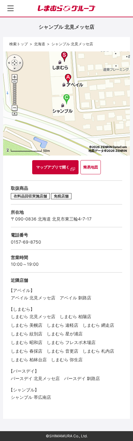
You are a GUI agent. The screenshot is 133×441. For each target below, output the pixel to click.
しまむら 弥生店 (67, 359)
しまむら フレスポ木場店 (71, 342)
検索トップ (18, 44)
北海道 (39, 44)
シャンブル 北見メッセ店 (72, 44)
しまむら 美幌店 (26, 325)
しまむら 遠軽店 (62, 325)
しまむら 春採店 (26, 351)
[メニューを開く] (10, 8)
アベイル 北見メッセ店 (33, 297)
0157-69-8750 (26, 242)
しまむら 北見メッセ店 (33, 316)
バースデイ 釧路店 (82, 378)
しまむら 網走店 (98, 325)
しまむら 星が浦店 (65, 333)
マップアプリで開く (53, 167)
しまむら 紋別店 (26, 333)
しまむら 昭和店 (26, 342)
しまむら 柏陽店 (75, 316)
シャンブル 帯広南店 (31, 397)
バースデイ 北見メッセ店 (35, 378)
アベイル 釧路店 (75, 297)
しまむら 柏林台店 (29, 359)
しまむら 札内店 (98, 351)
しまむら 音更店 (62, 351)
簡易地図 (90, 167)
